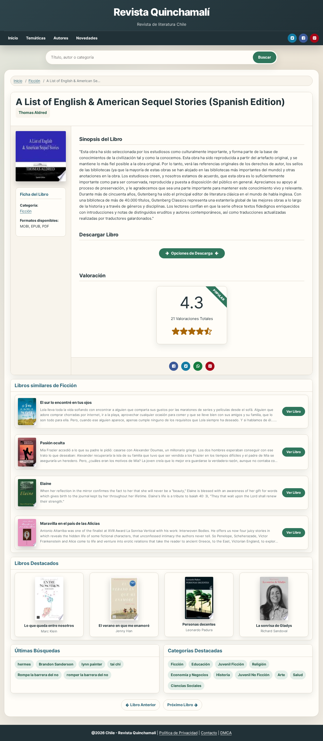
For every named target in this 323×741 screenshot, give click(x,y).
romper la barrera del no (87, 675)
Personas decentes (199, 624)
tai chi (115, 664)
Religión (259, 664)
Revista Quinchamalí (161, 12)
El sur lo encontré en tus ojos (66, 402)
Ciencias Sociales (186, 685)
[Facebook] (303, 38)
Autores (60, 38)
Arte (281, 675)
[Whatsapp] (197, 366)
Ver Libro (293, 411)
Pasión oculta (52, 442)
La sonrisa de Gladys (274, 625)
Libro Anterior (143, 704)
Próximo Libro (180, 704)
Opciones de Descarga (192, 253)
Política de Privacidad (178, 732)
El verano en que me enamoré (124, 625)
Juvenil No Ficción (254, 675)
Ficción (34, 81)
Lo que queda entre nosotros (49, 625)
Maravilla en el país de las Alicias (70, 523)
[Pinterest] (314, 38)
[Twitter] (292, 38)
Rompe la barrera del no (38, 675)
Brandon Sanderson (56, 664)
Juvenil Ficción (231, 664)
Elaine (45, 483)
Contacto (209, 732)
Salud (298, 675)
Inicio (13, 38)
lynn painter (92, 664)
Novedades (86, 38)
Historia (223, 675)
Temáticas (35, 38)
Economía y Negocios (189, 675)
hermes (24, 664)
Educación (201, 664)
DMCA (226, 732)
